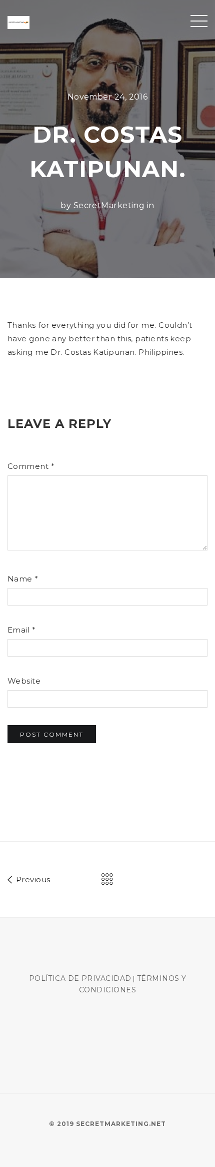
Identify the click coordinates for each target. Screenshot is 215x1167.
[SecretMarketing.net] (19, 22)
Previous (32, 879)
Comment (31, 466)
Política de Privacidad (80, 978)
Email (22, 630)
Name (23, 579)
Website (24, 681)
